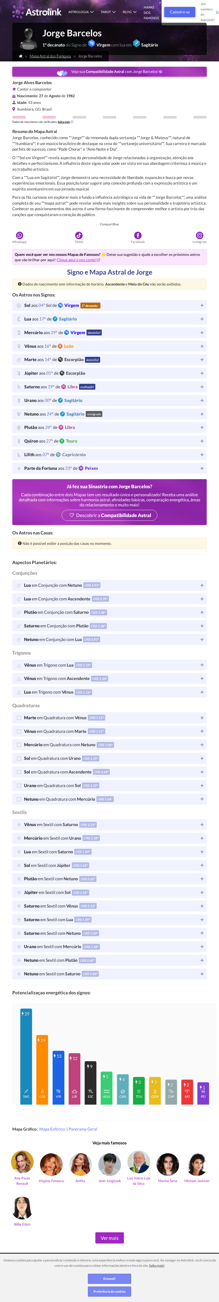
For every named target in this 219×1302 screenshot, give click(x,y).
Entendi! (109, 1279)
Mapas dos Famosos (151, 12)
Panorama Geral (83, 1129)
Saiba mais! (157, 1266)
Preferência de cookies (109, 1291)
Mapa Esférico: (53, 1129)
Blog (127, 12)
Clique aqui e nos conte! (76, 259)
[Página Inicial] (21, 56)
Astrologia (78, 12)
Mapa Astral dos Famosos (50, 56)
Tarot (106, 12)
